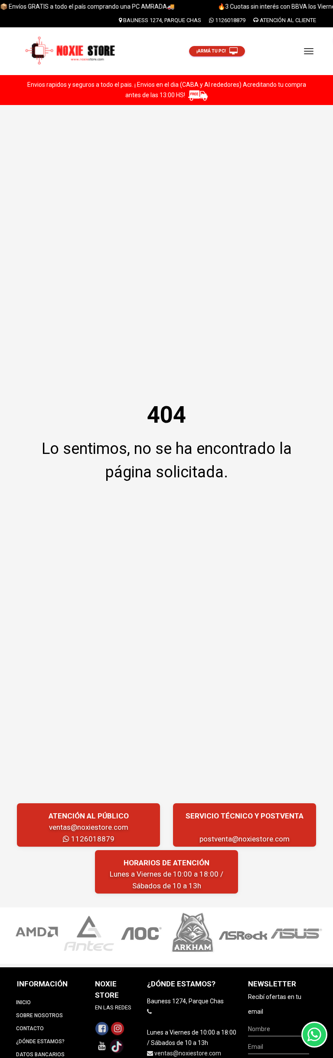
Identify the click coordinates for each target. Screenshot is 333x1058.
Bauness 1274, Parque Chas (161, 20)
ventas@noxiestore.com (88, 827)
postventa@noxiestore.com (244, 839)
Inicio (23, 1002)
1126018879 (229, 20)
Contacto (30, 1028)
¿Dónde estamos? (40, 1041)
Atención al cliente (287, 20)
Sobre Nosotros (39, 1015)
